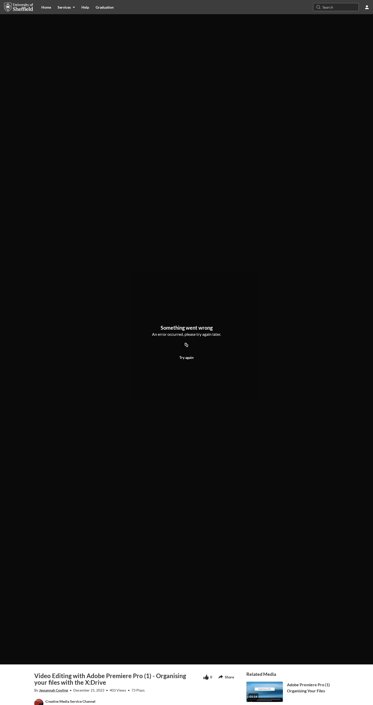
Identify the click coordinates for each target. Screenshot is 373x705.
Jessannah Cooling (53, 690)
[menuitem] (46, 7)
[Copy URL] (186, 345)
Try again (186, 357)
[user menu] (367, 7)
